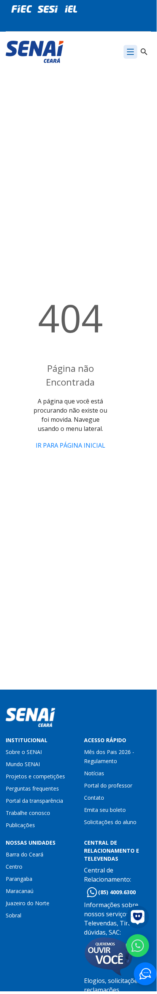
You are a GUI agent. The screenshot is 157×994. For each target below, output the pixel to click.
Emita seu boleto (105, 809)
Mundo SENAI (23, 764)
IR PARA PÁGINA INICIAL (70, 445)
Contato (94, 797)
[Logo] (34, 51)
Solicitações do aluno (110, 822)
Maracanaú (19, 891)
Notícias (94, 773)
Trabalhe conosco (28, 812)
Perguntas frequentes (32, 788)
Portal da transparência (34, 800)
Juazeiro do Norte (27, 903)
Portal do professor (108, 785)
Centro (14, 866)
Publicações (20, 825)
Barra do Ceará (24, 854)
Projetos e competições (35, 776)
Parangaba (19, 878)
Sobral (13, 915)
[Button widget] (145, 973)
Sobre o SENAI (24, 752)
